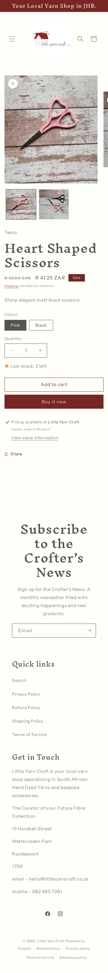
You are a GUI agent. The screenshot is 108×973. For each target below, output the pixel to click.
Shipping (11, 286)
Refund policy (48, 948)
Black (41, 325)
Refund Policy (26, 707)
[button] (12, 38)
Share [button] (16, 454)
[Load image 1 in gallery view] (21, 204)
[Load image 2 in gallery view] (54, 204)
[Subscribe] (89, 631)
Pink (15, 325)
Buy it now (54, 402)
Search (19, 680)
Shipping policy (73, 957)
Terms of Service (29, 734)
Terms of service (40, 957)
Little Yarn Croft (50, 941)
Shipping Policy (27, 721)
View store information (34, 437)
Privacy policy (78, 948)
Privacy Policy (26, 694)
